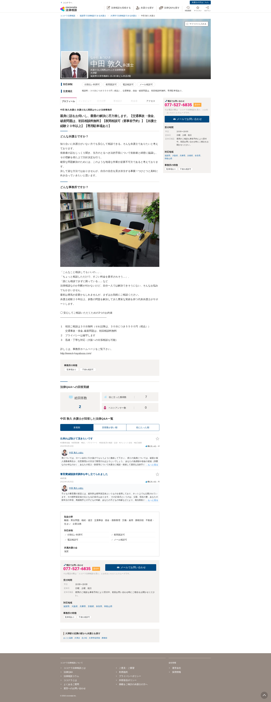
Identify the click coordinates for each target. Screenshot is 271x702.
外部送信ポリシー (128, 680)
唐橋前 (104, 638)
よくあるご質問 (71, 684)
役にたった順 (142, 427)
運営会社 (176, 668)
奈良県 (99, 606)
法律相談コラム (71, 676)
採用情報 (176, 672)
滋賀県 (66, 606)
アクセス (150, 101)
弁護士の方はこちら (200, 2)
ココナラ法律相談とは (75, 668)
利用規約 (123, 672)
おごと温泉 (68, 638)
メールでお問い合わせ (133, 567)
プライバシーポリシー (130, 676)
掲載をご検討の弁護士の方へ (133, 684)
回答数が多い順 (109, 427)
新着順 (77, 427)
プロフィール (68, 101)
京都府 (91, 606)
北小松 (84, 638)
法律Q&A (68, 672)
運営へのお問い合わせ (75, 688)
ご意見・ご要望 (126, 668)
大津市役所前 (94, 638)
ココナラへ (67, 3)
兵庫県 (83, 606)
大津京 (77, 638)
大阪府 (75, 606)
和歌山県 (108, 606)
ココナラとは (70, 680)
